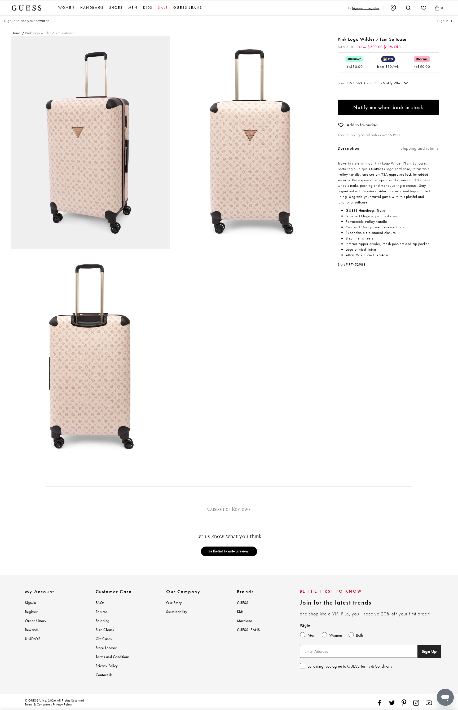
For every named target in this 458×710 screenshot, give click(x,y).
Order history (36, 621)
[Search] (408, 8)
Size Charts (105, 630)
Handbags (92, 8)
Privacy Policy (107, 666)
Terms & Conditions (38, 704)
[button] (341, 125)
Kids (148, 8)
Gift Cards (104, 639)
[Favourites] (423, 8)
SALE (163, 8)
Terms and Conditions (113, 657)
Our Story (174, 603)
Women (66, 8)
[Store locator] (393, 8)
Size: (342, 83)
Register (31, 612)
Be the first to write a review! (229, 551)
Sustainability (176, 612)
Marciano (244, 621)
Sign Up (429, 651)
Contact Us (104, 675)
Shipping (102, 621)
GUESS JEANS (248, 630)
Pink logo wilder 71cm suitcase (49, 32)
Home (16, 32)
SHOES (116, 8)
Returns (102, 612)
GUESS (242, 603)
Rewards (32, 630)
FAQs (100, 603)
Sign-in (30, 603)
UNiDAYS (33, 639)
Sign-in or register (365, 8)
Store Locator (106, 648)
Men (133, 8)
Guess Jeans (187, 8)
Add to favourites (362, 125)
